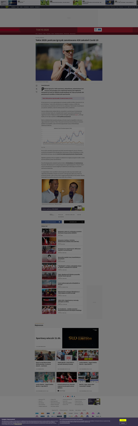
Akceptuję (123, 420)
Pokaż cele (123, 423)
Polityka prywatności (18, 424)
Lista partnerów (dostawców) (65, 423)
